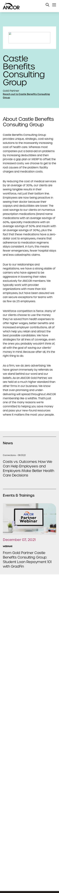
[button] (48, 5)
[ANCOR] (26, 6)
